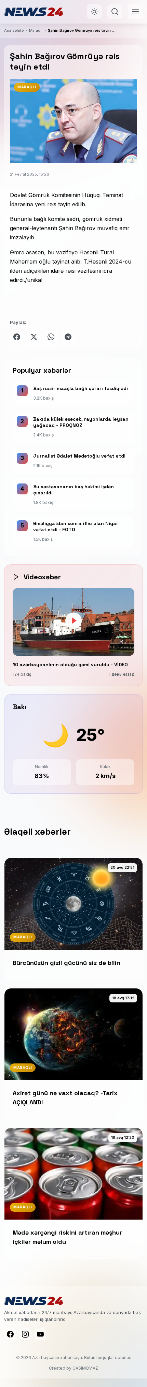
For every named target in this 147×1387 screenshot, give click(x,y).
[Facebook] (10, 1334)
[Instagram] (25, 1334)
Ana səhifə (14, 30)
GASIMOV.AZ (85, 1368)
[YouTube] (40, 1334)
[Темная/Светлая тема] (94, 11)
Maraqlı (35, 30)
